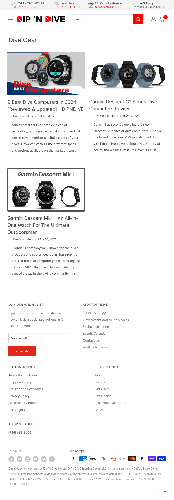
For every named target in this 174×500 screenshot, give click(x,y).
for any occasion (104, 7)
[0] (162, 19)
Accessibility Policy (22, 403)
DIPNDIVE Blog (94, 313)
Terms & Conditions (23, 375)
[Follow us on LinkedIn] (52, 459)
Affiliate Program (95, 347)
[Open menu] (10, 19)
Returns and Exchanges (25, 389)
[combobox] (102, 19)
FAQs (98, 410)
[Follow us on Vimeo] (44, 459)
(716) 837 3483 (70, 7)
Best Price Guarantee (110, 403)
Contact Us (91, 340)
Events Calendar (95, 333)
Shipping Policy (19, 382)
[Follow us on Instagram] (28, 459)
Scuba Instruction (96, 326)
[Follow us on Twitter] (19, 459)
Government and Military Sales (106, 320)
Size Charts (102, 396)
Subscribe (22, 351)
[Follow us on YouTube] (36, 459)
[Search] (138, 19)
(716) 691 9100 (27, 7)
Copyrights (16, 410)
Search (99, 375)
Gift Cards (102, 389)
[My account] (153, 19)
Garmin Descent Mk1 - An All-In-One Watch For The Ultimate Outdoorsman (42, 225)
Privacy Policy (18, 396)
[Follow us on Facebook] (11, 459)
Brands (99, 382)
